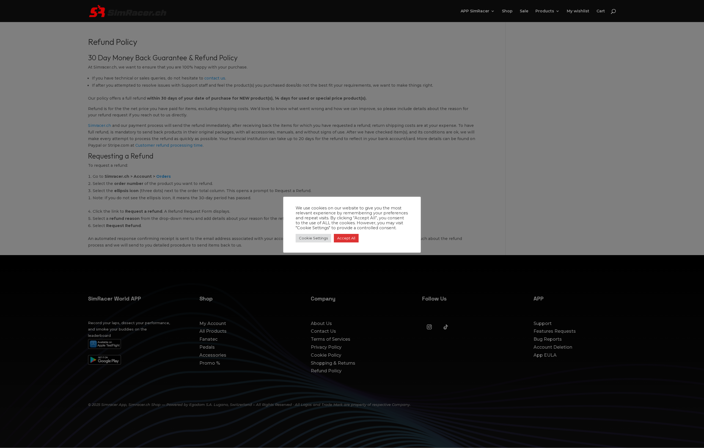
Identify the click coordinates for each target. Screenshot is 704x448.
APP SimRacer (475, 11)
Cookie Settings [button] (313, 238)
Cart (600, 11)
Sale (524, 11)
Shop (507, 11)
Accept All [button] (346, 238)
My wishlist (578, 11)
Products (544, 11)
